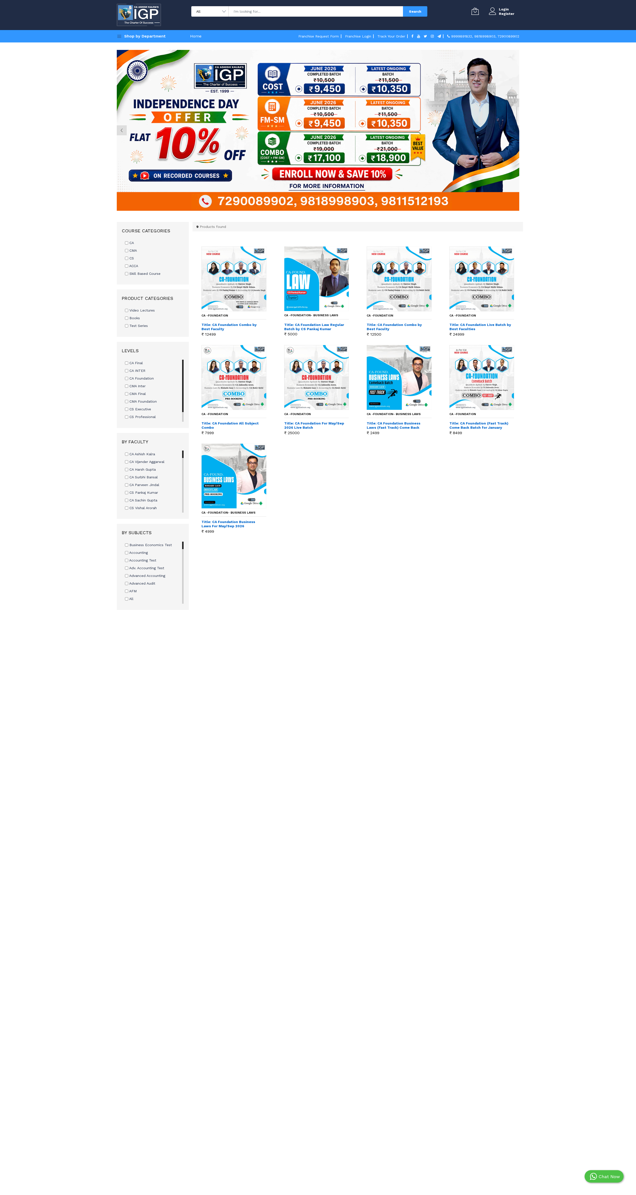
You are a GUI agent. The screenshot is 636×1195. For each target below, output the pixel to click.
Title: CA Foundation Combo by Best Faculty (229, 327)
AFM (132, 591)
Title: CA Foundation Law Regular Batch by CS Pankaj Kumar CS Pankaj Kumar (314, 327)
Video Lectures (141, 310)
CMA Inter (137, 386)
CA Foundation (141, 378)
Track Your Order (391, 36)
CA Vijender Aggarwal (146, 462)
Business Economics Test (150, 545)
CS (131, 258)
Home (195, 36)
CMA (132, 250)
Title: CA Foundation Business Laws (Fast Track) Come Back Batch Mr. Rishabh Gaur (393, 425)
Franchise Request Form (318, 36)
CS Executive (139, 409)
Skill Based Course (144, 274)
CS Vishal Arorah (142, 508)
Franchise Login (358, 36)
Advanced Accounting (146, 576)
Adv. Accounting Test (146, 568)
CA (131, 243)
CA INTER (136, 371)
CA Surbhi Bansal (143, 477)
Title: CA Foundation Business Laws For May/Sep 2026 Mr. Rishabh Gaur (228, 524)
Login (504, 9)
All (130, 599)
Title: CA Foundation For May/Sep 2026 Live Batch (314, 425)
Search (415, 11)
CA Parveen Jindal (143, 485)
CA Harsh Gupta (142, 469)
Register (506, 14)
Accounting (138, 553)
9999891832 (461, 36)
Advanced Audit (141, 583)
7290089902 (508, 36)
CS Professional (142, 417)
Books (134, 318)
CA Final (135, 363)
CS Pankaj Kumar (143, 492)
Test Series (138, 326)
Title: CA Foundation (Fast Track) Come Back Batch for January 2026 (478, 425)
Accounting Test (142, 560)
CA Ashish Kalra (141, 454)
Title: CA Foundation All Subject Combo (230, 425)
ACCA (133, 266)
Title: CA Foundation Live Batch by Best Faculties (480, 327)
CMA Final (137, 394)
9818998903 (484, 36)
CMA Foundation (142, 401)
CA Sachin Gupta (142, 500)
